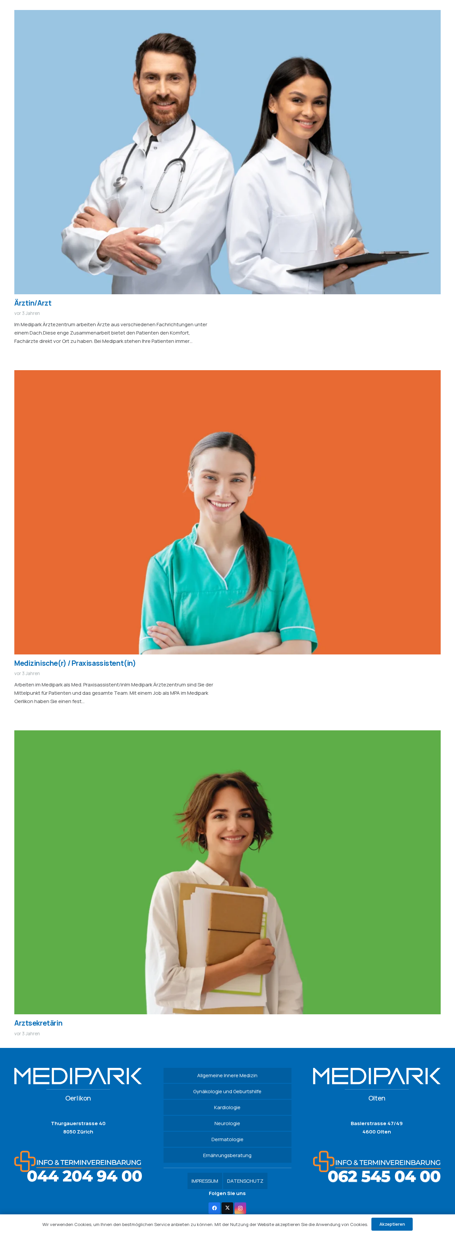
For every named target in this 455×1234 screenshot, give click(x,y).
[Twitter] (227, 1208)
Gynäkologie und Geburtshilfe (227, 1091)
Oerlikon (78, 1098)
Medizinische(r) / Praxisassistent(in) (75, 663)
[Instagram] (240, 1208)
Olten (376, 1098)
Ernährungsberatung (227, 1155)
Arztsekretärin (38, 1023)
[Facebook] (214, 1208)
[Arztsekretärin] (227, 734)
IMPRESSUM (205, 1180)
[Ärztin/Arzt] (227, 14)
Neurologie (227, 1123)
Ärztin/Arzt (32, 303)
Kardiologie (227, 1107)
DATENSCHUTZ (245, 1180)
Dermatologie (227, 1139)
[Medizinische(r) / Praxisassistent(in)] (227, 374)
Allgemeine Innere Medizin (227, 1075)
